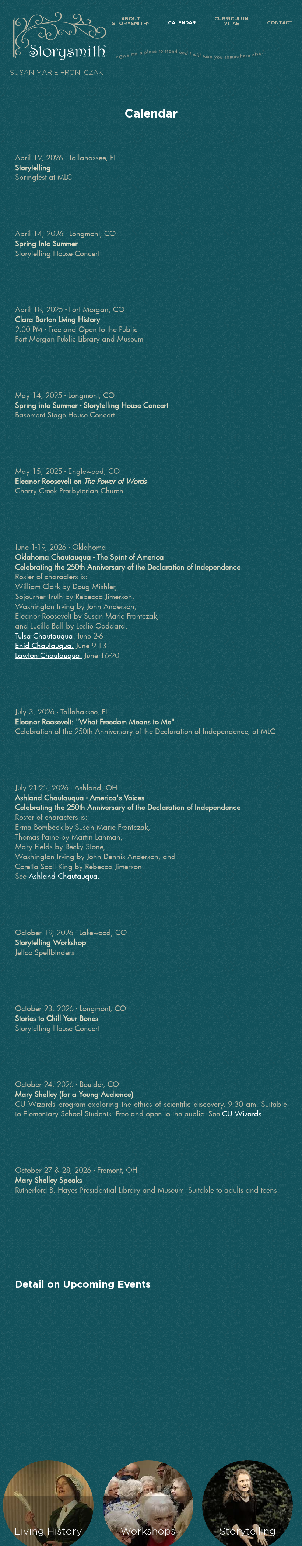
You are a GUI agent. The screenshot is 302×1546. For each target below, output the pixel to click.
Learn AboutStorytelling (247, 1505)
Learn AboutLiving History (48, 1505)
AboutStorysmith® (131, 21)
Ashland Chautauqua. (64, 876)
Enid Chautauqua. (44, 645)
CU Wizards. (243, 1113)
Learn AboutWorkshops (147, 1505)
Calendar (182, 23)
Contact (280, 23)
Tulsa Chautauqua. (45, 635)
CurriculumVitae (231, 21)
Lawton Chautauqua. (48, 655)
